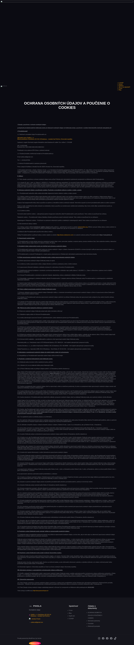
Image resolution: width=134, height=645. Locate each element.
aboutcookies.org (83, 227)
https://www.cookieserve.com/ (65, 235)
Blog (70, 613)
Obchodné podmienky (94, 620)
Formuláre (91, 623)
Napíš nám (72, 616)
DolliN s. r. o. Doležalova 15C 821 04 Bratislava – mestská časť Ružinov (41, 615)
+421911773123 (35, 619)
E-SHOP (71, 618)
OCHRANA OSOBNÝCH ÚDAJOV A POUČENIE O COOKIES (95, 615)
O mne (71, 610)
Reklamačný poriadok (94, 626)
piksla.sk (12, 86)
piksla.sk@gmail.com (37, 622)
